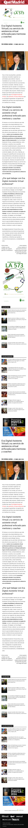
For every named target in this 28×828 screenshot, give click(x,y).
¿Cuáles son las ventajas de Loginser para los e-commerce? (7, 249)
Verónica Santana (8, 44)
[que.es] (14, 2)
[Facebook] (2, 47)
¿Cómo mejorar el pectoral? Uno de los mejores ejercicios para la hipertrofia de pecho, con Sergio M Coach (21, 250)
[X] (6, 47)
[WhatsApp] (13, 47)
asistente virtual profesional (16, 96)
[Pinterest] (9, 47)
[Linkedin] (20, 47)
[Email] (23, 47)
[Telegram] (16, 47)
